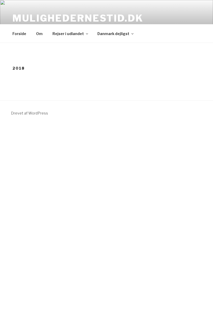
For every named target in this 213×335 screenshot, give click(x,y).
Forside (19, 33)
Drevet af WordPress (29, 113)
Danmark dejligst (113, 33)
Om (39, 33)
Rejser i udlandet (68, 33)
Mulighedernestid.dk (77, 18)
